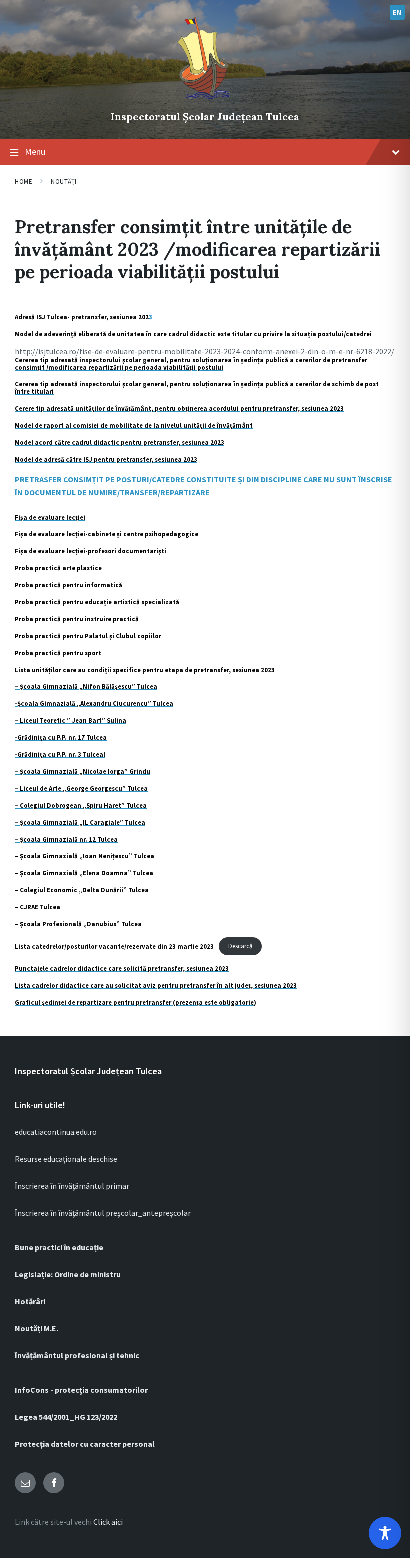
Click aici (108, 1522)
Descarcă (240, 946)
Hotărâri (30, 1301)
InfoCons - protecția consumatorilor (81, 1390)
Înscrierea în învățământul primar (72, 1186)
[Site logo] (205, 100)
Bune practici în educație (59, 1247)
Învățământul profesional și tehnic (77, 1355)
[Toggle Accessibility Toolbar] (385, 1533)
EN (397, 12)
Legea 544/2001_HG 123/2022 (66, 1417)
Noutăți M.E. (36, 1329)
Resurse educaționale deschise (66, 1159)
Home (23, 182)
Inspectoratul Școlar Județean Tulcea (205, 116)
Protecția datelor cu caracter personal (85, 1444)
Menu (35, 152)
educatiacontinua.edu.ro (56, 1132)
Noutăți (64, 182)
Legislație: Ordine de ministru (68, 1275)
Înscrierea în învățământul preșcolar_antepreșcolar (103, 1213)
